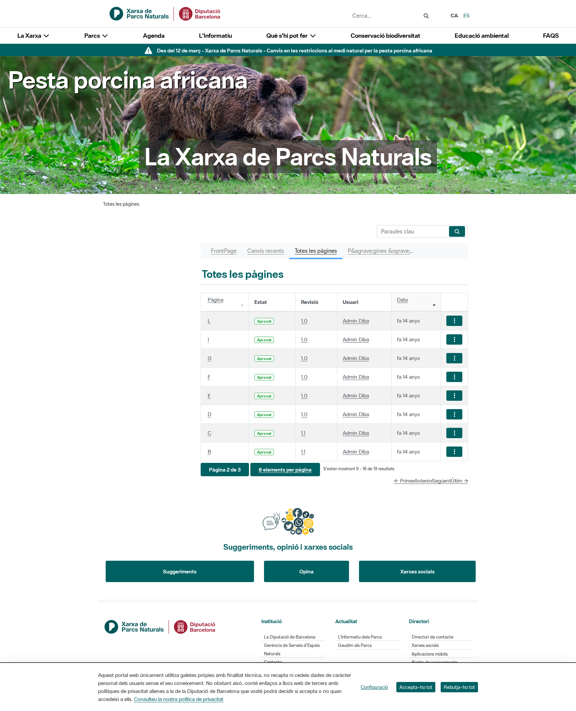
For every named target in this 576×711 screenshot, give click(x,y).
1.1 (303, 432)
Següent (441, 480)
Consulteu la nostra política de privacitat (178, 699)
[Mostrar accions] (454, 321)
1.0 (304, 320)
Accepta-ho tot (415, 687)
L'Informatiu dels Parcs (360, 637)
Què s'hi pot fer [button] (287, 35)
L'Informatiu (215, 35)
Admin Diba (356, 320)
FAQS (551, 35)
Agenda (154, 35)
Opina (306, 571)
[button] (225, 470)
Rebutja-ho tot (459, 687)
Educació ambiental (482, 35)
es (466, 15)
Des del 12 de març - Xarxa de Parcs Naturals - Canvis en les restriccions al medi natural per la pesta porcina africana (294, 50)
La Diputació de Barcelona (289, 637)
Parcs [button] (92, 35)
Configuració (374, 687)
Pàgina (215, 299)
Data (402, 299)
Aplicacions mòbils (430, 654)
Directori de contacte (432, 637)
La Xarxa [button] (30, 35)
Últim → (459, 480)
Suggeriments (180, 571)
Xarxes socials (417, 571)
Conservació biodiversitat (385, 35)
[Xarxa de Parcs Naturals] (165, 13)
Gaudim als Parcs (355, 645)
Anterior (423, 480)
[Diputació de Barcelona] (160, 626)
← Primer (404, 480)
